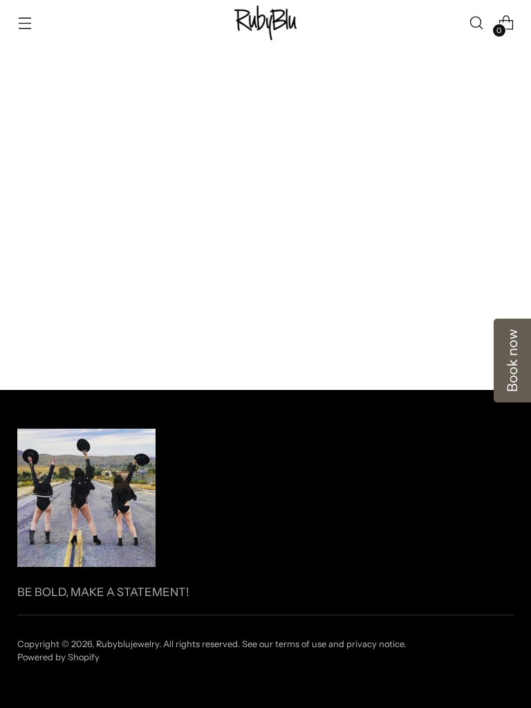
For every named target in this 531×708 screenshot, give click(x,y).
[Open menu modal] (24, 23)
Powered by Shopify (58, 657)
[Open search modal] (477, 23)
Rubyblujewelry (127, 644)
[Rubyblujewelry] (265, 23)
